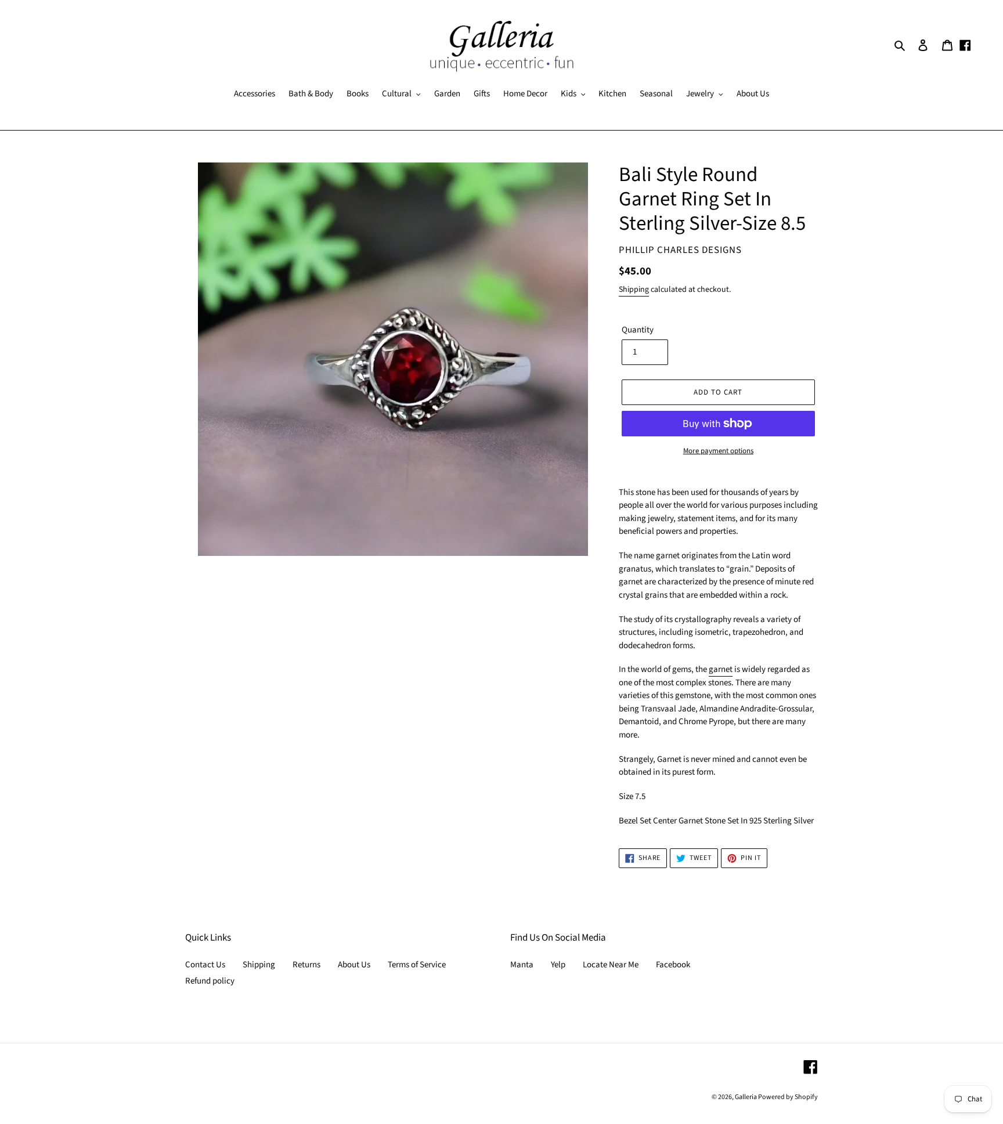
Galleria (746, 1097)
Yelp (558, 965)
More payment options (718, 451)
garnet (721, 669)
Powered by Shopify (788, 1097)
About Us (354, 965)
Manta (521, 965)
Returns (306, 965)
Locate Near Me (610, 965)
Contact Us (205, 965)
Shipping (634, 289)
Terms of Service (417, 965)
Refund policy (209, 981)
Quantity (638, 330)
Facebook (673, 965)
